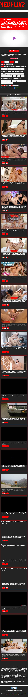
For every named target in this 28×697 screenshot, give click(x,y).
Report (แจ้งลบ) (14, 50)
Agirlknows (11, 83)
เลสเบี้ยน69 (16, 69)
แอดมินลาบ (8, 85)
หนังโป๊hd (8, 73)
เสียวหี (15, 66)
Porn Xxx (9, 80)
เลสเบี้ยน (7, 64)
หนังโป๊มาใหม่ (3, 73)
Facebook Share (11, 87)
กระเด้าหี (22, 76)
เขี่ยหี (2, 71)
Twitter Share (3, 87)
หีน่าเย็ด (9, 71)
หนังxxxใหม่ (3, 76)
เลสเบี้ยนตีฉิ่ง (10, 69)
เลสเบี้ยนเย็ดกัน (4, 69)
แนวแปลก (11, 64)
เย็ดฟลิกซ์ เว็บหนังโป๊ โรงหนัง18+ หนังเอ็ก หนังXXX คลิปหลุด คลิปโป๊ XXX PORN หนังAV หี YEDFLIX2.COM (16, 694)
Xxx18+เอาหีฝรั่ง (9, 78)
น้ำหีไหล (18, 76)
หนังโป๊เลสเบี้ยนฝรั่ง (18, 71)
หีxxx (13, 71)
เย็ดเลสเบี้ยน (22, 69)
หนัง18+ (14, 76)
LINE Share (17, 87)
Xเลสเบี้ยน (3, 78)
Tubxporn (23, 80)
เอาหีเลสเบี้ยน (10, 66)
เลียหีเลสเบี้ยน (20, 66)
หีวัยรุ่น (5, 71)
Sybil (2, 83)
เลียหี (25, 66)
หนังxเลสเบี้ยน (21, 73)
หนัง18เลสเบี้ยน (9, 76)
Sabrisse (6, 83)
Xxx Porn (14, 78)
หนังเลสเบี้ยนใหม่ (14, 73)
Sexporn (19, 78)
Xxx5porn (18, 80)
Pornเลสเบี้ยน (3, 80)
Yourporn (14, 80)
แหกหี (6, 66)
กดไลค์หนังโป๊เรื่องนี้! (14, 58)
